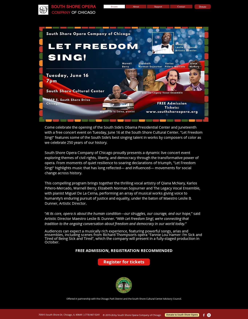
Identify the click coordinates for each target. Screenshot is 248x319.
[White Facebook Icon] (204, 315)
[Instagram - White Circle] (209, 315)
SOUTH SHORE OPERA (73, 6)
